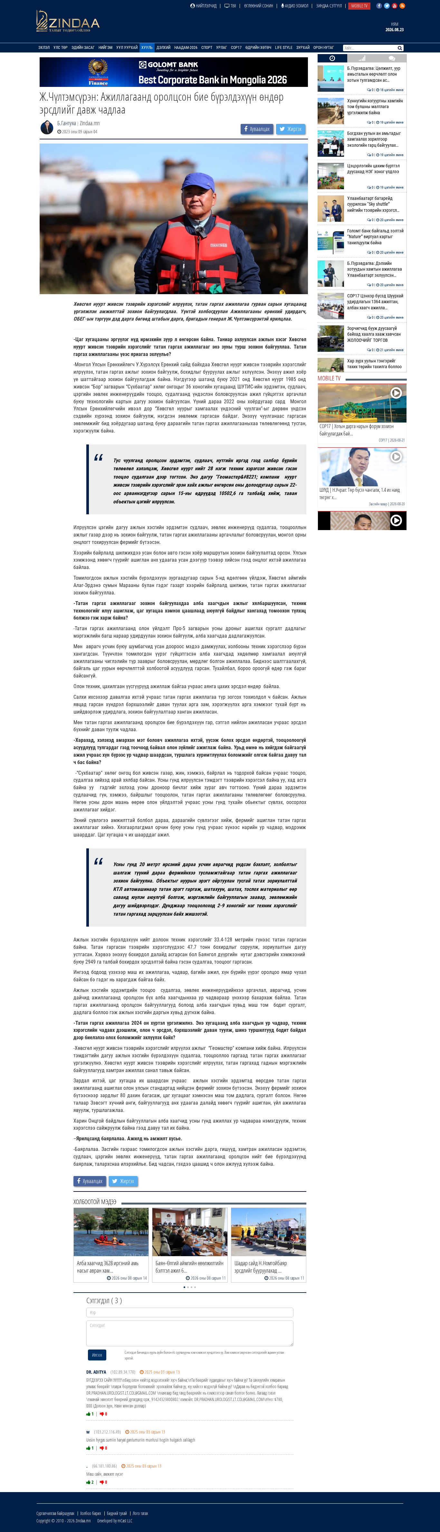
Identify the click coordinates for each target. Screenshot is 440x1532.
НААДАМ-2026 (185, 47)
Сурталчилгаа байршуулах (55, 1513)
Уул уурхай (127, 47)
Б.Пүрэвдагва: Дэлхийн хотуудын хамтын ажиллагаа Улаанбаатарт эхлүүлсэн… (375, 269)
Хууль (147, 47)
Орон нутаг (323, 47)
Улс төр (60, 47)
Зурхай (303, 47)
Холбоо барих (90, 1513)
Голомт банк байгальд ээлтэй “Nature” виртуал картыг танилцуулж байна (375, 237)
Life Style (283, 47)
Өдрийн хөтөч (258, 47)
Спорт (206, 47)
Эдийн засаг (83, 47)
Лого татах (140, 1513)
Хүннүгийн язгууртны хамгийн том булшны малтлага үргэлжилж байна (375, 107)
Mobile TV (359, 6)
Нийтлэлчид (205, 6)
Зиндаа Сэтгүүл (329, 6)
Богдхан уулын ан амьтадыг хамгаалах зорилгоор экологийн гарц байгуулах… (375, 139)
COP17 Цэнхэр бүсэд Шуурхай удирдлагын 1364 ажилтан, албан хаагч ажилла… (375, 302)
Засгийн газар (378, 504)
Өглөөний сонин (258, 6)
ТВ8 (233, 6)
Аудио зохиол (296, 6)
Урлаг (221, 47)
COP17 (236, 47)
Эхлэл (44, 47)
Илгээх (97, 1355)
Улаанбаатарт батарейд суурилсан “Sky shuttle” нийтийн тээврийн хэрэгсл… (375, 204)
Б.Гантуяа (66, 123)
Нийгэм (105, 47)
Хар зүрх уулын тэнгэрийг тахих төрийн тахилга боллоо (375, 363)
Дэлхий (163, 47)
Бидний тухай (117, 1513)
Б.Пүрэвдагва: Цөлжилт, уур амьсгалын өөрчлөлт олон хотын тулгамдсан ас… (375, 74)
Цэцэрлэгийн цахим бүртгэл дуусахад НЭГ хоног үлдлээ (375, 168)
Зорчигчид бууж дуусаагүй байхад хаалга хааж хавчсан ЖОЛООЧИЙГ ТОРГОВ (375, 334)
